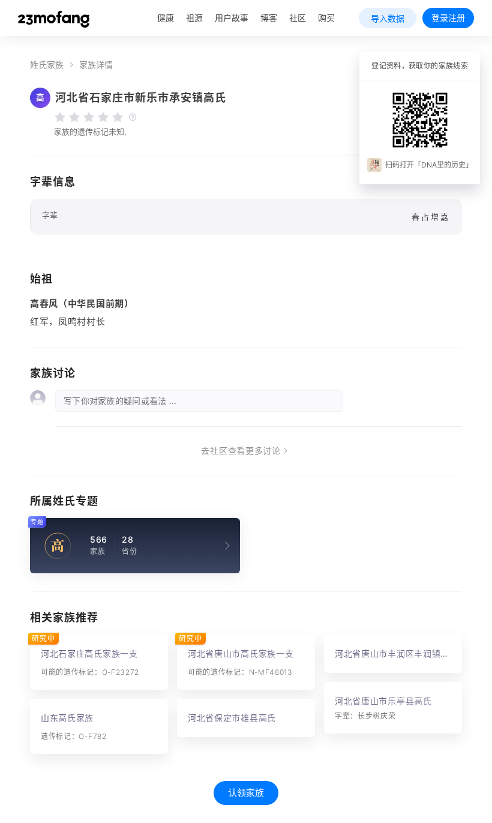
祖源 (194, 18)
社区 (297, 18)
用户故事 (231, 18)
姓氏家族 (47, 65)
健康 (165, 18)
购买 (326, 18)
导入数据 (387, 18)
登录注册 (448, 18)
